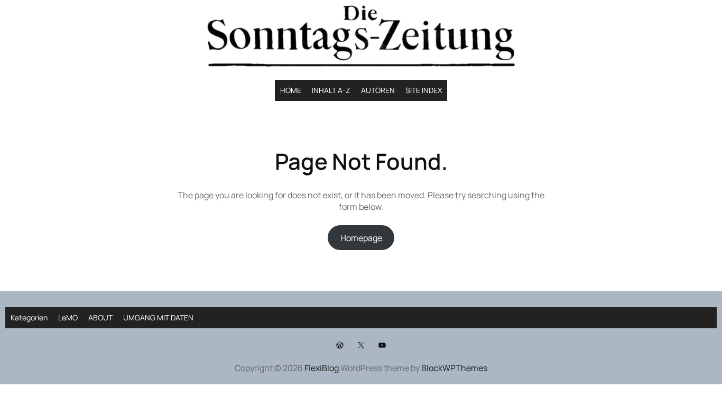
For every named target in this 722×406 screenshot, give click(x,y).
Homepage (361, 238)
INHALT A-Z (331, 90)
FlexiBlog (321, 368)
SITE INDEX (423, 90)
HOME (290, 90)
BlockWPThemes (454, 368)
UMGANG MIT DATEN (158, 317)
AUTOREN (378, 90)
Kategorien (29, 317)
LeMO (68, 317)
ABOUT (100, 317)
